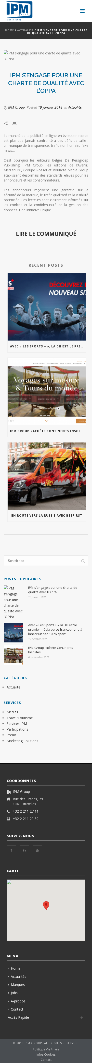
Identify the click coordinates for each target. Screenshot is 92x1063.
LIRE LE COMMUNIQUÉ (46, 234)
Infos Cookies (46, 1055)
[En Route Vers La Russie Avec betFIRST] (47, 476)
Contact (17, 1009)
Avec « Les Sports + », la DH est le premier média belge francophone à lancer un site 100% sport (48, 346)
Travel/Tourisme (20, 718)
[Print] (17, 123)
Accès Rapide (18, 1017)
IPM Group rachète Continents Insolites (48, 431)
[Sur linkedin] (24, 850)
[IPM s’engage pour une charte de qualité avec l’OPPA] (46, 56)
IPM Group (16, 107)
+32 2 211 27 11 (26, 811)
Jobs (14, 992)
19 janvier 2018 (50, 107)
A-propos (18, 1001)
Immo (11, 735)
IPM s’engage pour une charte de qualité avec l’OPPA (52, 589)
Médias (12, 712)
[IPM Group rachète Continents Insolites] (47, 391)
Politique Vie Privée (46, 1049)
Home (9, 30)
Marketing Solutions (22, 740)
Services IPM (17, 723)
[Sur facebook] (11, 850)
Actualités (18, 976)
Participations (17, 729)
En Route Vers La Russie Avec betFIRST (46, 515)
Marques (18, 984)
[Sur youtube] (37, 850)
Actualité (25, 30)
